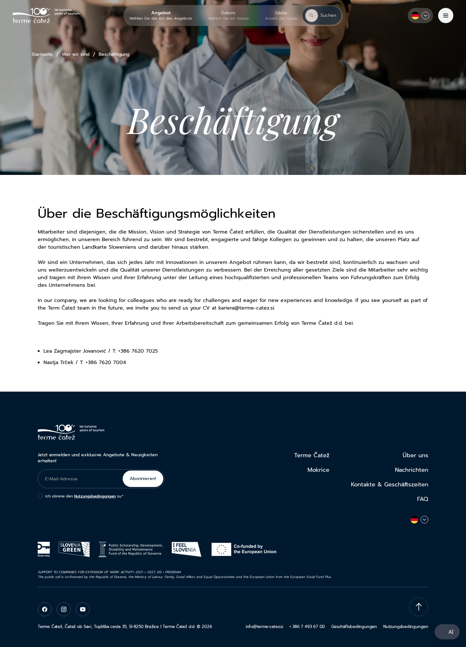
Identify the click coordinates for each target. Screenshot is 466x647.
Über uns (415, 455)
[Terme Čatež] (46, 15)
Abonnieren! (143, 478)
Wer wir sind (75, 54)
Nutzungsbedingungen (95, 496)
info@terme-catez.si (264, 627)
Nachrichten (411, 469)
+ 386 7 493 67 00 (307, 627)
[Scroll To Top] (418, 606)
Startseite (42, 54)
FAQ (422, 499)
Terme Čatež (311, 455)
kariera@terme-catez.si (246, 308)
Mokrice (318, 469)
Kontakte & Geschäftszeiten (389, 484)
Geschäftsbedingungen (354, 627)
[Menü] (445, 15)
